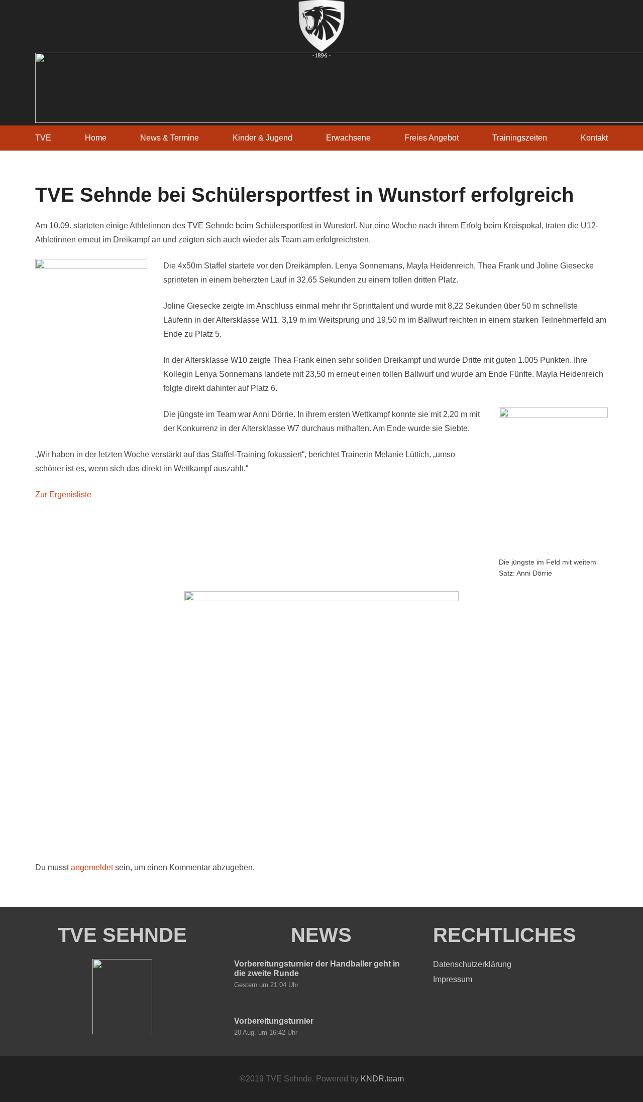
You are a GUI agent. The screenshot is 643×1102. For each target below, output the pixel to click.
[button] (378, 138)
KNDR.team (382, 1078)
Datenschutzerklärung (472, 964)
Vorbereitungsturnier (273, 1021)
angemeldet (92, 867)
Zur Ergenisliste (63, 494)
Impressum (452, 979)
